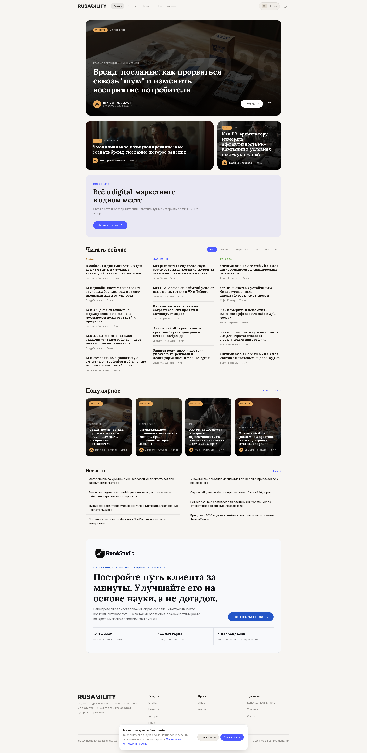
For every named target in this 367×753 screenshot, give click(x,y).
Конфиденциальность (261, 702)
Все (212, 249)
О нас (201, 702)
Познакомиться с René (248, 616)
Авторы (153, 716)
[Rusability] (92, 6)
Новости (147, 6)
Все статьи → (272, 390)
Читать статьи (108, 225)
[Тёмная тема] (285, 6)
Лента (117, 6)
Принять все (232, 737)
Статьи (132, 6)
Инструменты (167, 6)
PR (256, 249)
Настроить (208, 737)
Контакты (204, 709)
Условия (252, 709)
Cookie (251, 716)
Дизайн (225, 249)
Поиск (270, 6)
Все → (277, 470)
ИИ (277, 249)
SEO (266, 249)
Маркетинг (242, 249)
